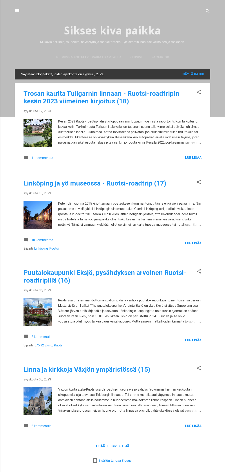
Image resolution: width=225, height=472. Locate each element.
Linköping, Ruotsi (46, 248)
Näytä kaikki (193, 74)
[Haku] (207, 12)
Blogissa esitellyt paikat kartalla (89, 57)
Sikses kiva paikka (112, 30)
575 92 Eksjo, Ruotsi (48, 345)
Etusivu (136, 57)
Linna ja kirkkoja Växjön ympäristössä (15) (87, 369)
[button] (198, 93)
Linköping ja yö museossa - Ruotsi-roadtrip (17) (95, 183)
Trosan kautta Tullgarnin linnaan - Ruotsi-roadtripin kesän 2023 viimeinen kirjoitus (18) (101, 97)
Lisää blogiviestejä (112, 446)
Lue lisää (193, 158)
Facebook (160, 57)
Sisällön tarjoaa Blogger (115, 461)
